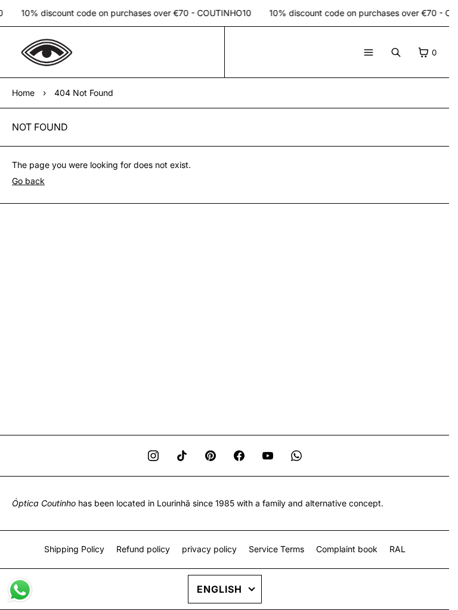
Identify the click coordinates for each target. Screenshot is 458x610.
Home (23, 93)
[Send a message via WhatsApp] (20, 590)
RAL (397, 549)
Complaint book (346, 549)
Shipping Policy (74, 549)
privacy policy (209, 549)
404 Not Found (83, 93)
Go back (28, 181)
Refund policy (143, 549)
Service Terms (276, 549)
